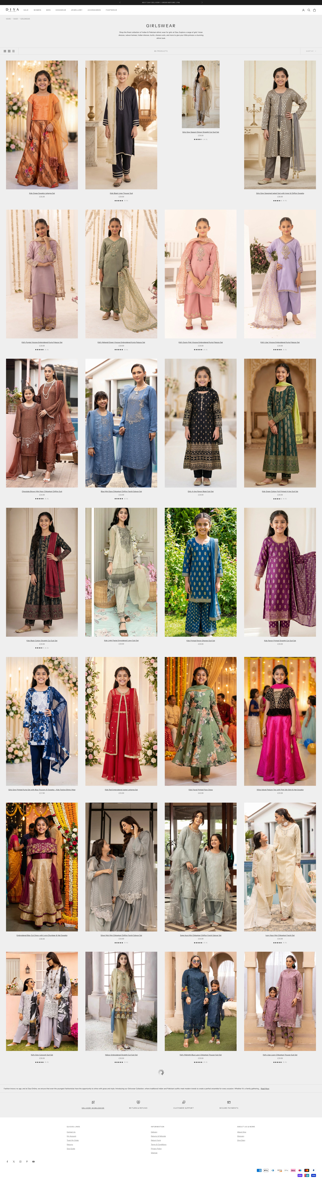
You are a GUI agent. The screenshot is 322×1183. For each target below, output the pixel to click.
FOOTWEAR (111, 10)
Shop (15, 19)
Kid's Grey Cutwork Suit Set (42, 1055)
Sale (26, 10)
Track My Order (73, 1140)
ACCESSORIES (94, 10)
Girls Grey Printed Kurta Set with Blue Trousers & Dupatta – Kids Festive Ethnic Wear (41, 790)
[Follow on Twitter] (14, 1161)
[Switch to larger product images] (5, 51)
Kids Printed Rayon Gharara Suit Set (201, 640)
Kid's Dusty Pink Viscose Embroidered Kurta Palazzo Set (201, 342)
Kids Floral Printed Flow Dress (201, 790)
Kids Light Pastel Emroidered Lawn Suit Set (121, 640)
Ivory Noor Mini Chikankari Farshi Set (280, 935)
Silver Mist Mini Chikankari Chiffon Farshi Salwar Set (121, 935)
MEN (48, 10)
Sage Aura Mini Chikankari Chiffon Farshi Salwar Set (200, 935)
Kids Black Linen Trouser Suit (121, 193)
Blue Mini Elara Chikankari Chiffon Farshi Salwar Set (121, 491)
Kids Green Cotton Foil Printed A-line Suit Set (280, 491)
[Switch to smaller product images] (9, 51)
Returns (70, 1144)
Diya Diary (241, 1140)
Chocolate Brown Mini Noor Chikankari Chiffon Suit (42, 491)
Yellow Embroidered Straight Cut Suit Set (121, 1055)
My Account (71, 1136)
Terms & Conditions (158, 1144)
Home (8, 19)
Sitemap (154, 1153)
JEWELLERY (77, 10)
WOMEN (37, 10)
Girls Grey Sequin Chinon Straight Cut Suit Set (200, 132)
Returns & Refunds (158, 1136)
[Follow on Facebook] (7, 1161)
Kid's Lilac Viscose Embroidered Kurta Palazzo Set (280, 342)
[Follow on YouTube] (33, 1161)
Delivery (154, 1132)
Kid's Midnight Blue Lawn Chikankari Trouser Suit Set (201, 1055)
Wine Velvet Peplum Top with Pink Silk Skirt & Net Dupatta (280, 790)
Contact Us (71, 1132)
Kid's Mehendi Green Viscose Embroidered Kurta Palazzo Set (121, 342)
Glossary (240, 1136)
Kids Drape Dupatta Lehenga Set (42, 193)
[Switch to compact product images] (13, 51)
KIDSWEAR (61, 10)
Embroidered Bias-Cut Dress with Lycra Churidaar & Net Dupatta (42, 935)
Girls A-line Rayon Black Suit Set (201, 491)
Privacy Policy (156, 1148)
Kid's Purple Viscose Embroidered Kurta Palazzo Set (42, 342)
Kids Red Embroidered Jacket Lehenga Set (121, 790)
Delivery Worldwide (93, 1108)
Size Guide (71, 1148)
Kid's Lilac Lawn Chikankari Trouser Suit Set (280, 1055)
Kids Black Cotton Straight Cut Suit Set (42, 640)
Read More (265, 1088)
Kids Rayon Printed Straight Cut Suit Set (280, 640)
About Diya (241, 1132)
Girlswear (25, 19)
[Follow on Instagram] (20, 1161)
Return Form (156, 1140)
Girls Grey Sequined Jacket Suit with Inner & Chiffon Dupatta (280, 193)
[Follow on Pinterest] (27, 1161)
